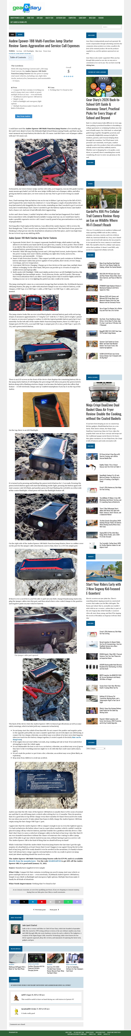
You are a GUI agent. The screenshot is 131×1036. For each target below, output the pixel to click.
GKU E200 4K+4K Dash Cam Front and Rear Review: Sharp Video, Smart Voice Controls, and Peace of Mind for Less (111, 277)
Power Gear (47, 51)
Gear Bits (91, 557)
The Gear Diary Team (79, 1032)
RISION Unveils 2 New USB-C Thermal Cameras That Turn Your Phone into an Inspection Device (111, 656)
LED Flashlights (29, 51)
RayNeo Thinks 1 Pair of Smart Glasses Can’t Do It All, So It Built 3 (110, 466)
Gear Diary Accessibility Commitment (77, 1034)
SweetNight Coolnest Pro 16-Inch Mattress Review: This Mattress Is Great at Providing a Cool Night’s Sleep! (110, 478)
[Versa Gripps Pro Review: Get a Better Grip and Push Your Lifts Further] (92, 313)
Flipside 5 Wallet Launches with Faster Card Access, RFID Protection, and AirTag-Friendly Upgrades (110, 721)
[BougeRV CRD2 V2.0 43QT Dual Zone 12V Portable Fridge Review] (92, 335)
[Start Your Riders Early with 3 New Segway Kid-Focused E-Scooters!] (104, 580)
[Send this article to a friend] (50, 902)
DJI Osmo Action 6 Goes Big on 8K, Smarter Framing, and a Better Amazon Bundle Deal (110, 456)
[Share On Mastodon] (77, 902)
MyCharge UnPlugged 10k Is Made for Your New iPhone (17, 968)
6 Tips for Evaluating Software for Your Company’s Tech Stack (74, 969)
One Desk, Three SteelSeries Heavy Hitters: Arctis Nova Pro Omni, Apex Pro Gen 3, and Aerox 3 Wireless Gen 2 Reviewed (110, 322)
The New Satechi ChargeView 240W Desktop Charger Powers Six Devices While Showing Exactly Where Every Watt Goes (110, 524)
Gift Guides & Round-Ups (18, 22)
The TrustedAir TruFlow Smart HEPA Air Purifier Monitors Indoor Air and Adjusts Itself (110, 545)
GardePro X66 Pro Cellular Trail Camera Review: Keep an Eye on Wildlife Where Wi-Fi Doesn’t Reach (102, 218)
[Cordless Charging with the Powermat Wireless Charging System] (36, 961)
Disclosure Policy (100, 1032)
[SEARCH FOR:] (111, 27)
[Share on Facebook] (15, 902)
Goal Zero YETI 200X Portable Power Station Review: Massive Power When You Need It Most (55, 970)
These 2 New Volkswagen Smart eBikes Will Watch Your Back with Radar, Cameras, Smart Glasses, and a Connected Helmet (110, 511)
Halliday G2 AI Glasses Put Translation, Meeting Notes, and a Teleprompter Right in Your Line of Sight (110, 699)
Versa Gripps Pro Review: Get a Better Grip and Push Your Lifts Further (111, 309)
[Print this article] (59, 902)
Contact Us (107, 1034)
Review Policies (90, 1032)
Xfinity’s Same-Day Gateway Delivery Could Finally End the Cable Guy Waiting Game (110, 710)
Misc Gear (92, 18)
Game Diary (82, 18)
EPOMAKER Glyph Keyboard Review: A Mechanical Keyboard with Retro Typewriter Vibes (110, 288)
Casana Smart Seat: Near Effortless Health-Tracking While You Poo (110, 687)
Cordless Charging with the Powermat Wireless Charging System (36, 968)
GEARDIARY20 (54, 861)
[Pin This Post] (41, 902)
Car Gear (40, 18)
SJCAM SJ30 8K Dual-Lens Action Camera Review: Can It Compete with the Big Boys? (110, 356)
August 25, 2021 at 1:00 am (35, 995)
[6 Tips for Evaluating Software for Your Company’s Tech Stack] (74, 962)
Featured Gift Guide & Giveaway (97, 72)
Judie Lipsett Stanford (23, 53)
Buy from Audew (23, 116)
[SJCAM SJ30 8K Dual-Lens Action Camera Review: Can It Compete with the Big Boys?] (92, 358)
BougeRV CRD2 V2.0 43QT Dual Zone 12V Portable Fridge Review (110, 332)
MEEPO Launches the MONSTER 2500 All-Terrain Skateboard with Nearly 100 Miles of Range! (110, 677)
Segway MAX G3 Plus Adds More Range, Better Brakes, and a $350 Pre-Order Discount (110, 535)
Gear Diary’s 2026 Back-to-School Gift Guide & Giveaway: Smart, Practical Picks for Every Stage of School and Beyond (103, 108)
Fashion (100, 18)
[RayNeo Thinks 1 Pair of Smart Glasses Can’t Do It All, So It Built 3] (92, 469)
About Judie (69, 1032)
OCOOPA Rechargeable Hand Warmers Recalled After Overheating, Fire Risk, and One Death (111, 667)
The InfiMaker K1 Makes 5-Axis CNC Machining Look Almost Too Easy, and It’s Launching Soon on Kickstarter (110, 500)
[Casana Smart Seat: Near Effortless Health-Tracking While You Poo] (92, 690)
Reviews (11, 964)
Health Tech (49, 18)
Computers (72, 18)
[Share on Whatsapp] (68, 902)
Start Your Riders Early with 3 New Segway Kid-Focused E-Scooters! (103, 589)
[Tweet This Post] (24, 902)
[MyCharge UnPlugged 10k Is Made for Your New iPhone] (17, 962)
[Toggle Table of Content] (29, 57)
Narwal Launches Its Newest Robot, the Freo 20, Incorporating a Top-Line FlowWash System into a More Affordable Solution (111, 645)
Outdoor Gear (61, 18)
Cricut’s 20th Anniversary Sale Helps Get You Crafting (110, 488)
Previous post (40, 910)
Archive (100, 1034)
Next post (53, 910)
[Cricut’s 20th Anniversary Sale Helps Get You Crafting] (92, 492)
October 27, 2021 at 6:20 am (40, 1009)
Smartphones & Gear (17, 18)
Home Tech (30, 18)
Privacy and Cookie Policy (114, 1032)
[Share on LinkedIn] (32, 902)
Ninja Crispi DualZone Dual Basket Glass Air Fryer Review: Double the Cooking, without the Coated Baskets (110, 265)
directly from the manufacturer (22, 861)
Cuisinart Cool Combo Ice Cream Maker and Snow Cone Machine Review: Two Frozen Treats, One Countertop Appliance (109, 345)
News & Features (33, 964)
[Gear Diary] (27, 8)
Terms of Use (92, 1034)
